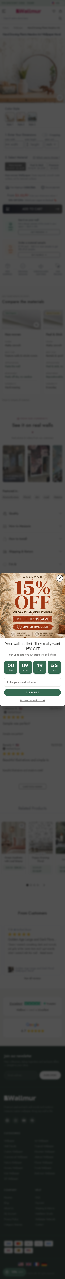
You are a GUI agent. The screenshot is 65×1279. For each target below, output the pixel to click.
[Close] (60, 578)
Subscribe (32, 692)
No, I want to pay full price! (32, 700)
